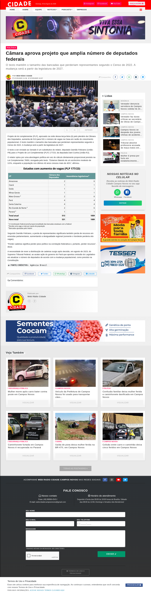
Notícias (51, 10)
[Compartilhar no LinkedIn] (142, 77)
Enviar (110, 554)
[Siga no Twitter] (125, 479)
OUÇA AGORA (136, 3)
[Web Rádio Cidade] (75, 28)
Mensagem (31, 529)
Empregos (82, 10)
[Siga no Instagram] (111, 479)
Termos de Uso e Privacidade (76, 572)
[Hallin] (122, 228)
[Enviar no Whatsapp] (129, 77)
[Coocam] (75, 331)
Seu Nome (30, 511)
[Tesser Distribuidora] (122, 259)
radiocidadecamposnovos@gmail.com (51, 502)
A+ (75, 130)
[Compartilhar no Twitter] (122, 77)
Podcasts (66, 10)
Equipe (38, 10)
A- (67, 130)
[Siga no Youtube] (118, 479)
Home (12, 10)
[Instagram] (29, 301)
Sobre (25, 10)
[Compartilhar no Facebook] (115, 77)
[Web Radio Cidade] (19, 4)
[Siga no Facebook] (105, 479)
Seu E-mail (31, 520)
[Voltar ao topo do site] (147, 356)
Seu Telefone (83, 520)
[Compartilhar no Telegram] (136, 77)
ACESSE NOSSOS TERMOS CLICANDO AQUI (47, 590)
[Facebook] (34, 301)
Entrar (122, 203)
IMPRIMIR (89, 130)
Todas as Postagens (74, 468)
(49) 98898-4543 (49, 499)
